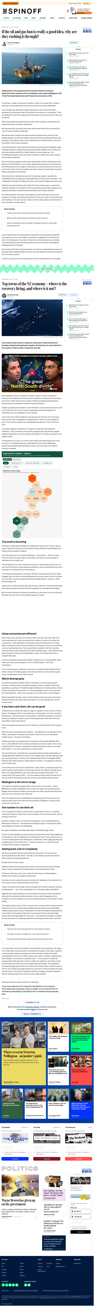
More (52, 18)
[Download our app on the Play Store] (29, 1286)
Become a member (86, 18)
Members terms (60, 1266)
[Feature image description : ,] (54, 1181)
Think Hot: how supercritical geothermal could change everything (28, 213)
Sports (22, 1269)
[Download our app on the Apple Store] (25, 1286)
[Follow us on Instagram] (13, 1286)
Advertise (49, 1263)
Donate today (80, 13)
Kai (2, 1266)
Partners (4, 1272)
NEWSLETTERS (80, 1174)
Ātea (26, 18)
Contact (40, 1263)
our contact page (76, 1296)
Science (4, 1275)
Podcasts (62, 18)
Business (22, 1275)
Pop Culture (16, 18)
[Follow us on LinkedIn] (17, 1286)
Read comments (32, 1014)
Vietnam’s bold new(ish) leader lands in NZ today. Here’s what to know (30, 939)
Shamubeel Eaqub (12, 295)
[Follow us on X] (6, 1286)
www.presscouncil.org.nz (46, 1297)
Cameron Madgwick (13, 42)
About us (40, 1266)
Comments (73, 294)
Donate (58, 1263)
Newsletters (73, 18)
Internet (4, 1269)
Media (21, 1272)
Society (22, 1263)
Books (34, 18)
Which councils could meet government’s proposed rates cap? (27, 218)
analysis (18, 161)
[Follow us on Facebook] (3, 1286)
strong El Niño (51, 660)
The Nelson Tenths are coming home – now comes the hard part (28, 934)
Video (3, 1263)
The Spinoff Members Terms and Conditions (25, 1290)
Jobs (48, 1266)
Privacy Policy (5, 1290)
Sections (42, 18)
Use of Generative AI (42, 1270)
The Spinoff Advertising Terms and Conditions (56, 1290)
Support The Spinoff (10, 3)
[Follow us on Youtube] (10, 1286)
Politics (6, 18)
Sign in (87, 3)
